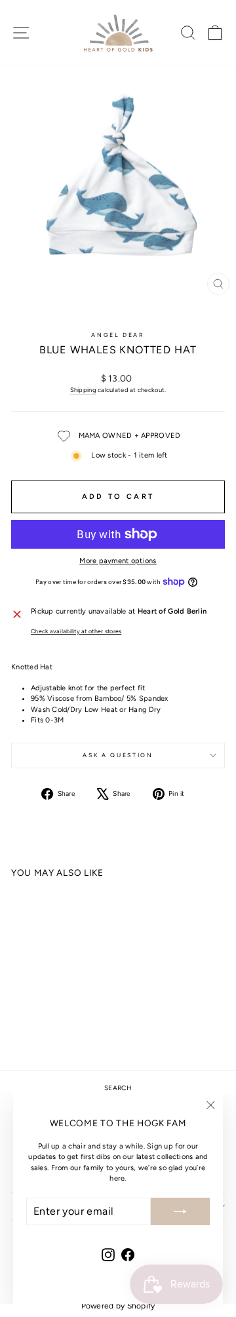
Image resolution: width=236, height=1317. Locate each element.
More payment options (118, 561)
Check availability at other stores (76, 631)
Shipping (83, 389)
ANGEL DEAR (118, 335)
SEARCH (118, 1088)
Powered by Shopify (118, 1305)
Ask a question (118, 755)
